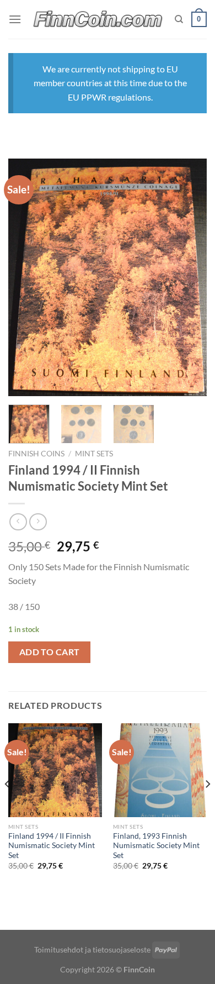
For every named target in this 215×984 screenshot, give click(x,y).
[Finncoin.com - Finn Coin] (98, 20)
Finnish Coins (36, 453)
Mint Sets (94, 453)
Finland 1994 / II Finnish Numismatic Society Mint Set (51, 846)
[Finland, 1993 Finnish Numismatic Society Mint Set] (160, 770)
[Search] (179, 19)
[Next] (189, 277)
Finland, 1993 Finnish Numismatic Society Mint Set (156, 846)
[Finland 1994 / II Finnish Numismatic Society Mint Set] (55, 770)
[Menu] (15, 19)
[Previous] (26, 277)
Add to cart (49, 652)
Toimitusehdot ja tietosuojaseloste (92, 949)
